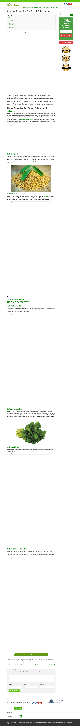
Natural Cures (42, 7)
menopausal (46, 196)
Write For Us (35, 720)
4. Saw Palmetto (12, 24)
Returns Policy (20, 720)
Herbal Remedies (34, 7)
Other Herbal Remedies (13, 28)
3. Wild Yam (11, 23)
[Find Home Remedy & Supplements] (13, 4)
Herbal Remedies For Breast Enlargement (16, 19)
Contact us (70, 0)
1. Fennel (11, 20)
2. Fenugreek (11, 21)
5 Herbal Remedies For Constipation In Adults (43, 664)
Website (42, 684)
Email (25, 684)
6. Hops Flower (12, 27)
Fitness (47, 7)
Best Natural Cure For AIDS (15, 664)
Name (10, 684)
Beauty (52, 7)
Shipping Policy (28, 720)
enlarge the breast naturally (26, 119)
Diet (57, 7)
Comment (11, 673)
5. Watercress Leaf (13, 26)
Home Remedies (26, 7)
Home (8, 720)
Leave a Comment (31, 655)
